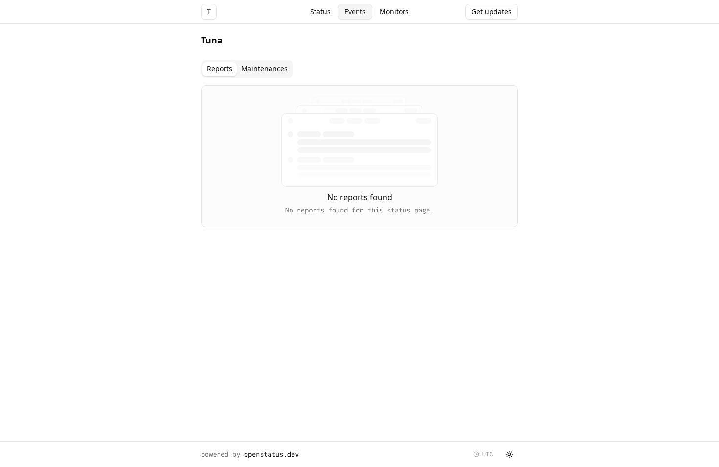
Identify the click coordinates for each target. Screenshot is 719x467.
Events (355, 11)
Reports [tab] (219, 68)
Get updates (492, 11)
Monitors (394, 11)
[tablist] (247, 69)
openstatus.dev (271, 454)
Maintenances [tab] (264, 68)
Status (320, 11)
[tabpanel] (359, 156)
